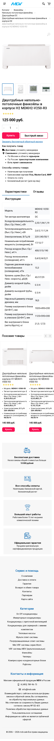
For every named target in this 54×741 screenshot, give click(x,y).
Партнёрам (27, 595)
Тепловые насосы (26, 633)
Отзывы (38, 191)
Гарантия (27, 583)
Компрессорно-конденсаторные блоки (27, 660)
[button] (49, 3)
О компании (27, 576)
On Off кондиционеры (26, 614)
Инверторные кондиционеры (27, 618)
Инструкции (13, 198)
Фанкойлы (18, 10)
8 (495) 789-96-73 (29, 684)
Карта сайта (27, 599)
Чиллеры (27, 656)
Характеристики (16, 191)
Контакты (27, 591)
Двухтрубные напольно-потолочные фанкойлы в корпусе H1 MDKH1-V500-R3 (15, 377)
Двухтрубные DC (9, 15)
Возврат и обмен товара (27, 587)
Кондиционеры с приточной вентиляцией (27, 621)
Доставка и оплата (27, 580)
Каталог (6, 10)
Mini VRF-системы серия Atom (27, 645)
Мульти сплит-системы (27, 637)
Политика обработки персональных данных (27, 709)
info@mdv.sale (29, 689)
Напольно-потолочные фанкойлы (17, 13)
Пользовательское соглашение (27, 713)
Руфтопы (27, 664)
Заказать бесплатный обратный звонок (22, 141)
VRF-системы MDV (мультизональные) (27, 649)
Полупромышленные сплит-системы (27, 641)
